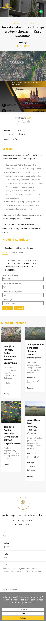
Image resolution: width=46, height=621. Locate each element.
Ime (3, 532)
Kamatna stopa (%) (11, 283)
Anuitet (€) (7, 299)
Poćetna (15, 23)
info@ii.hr (27, 524)
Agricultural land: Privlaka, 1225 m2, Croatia (33, 427)
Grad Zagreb (28, 23)
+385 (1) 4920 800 (26, 520)
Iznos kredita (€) (10, 275)
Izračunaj (19, 308)
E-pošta (5, 543)
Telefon (5, 554)
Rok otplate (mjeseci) (12, 291)
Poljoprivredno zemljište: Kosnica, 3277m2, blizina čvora (35, 351)
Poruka (5, 565)
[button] (41, 6)
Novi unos (8, 308)
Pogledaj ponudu (11, 339)
